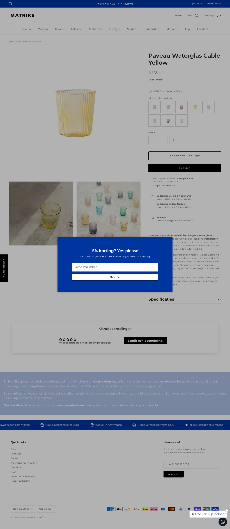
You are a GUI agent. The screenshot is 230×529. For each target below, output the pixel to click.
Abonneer (115, 277)
